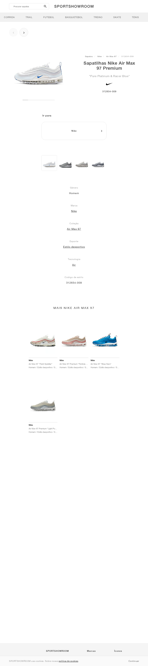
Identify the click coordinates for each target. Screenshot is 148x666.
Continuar (134, 661)
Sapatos (89, 56)
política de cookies (68, 661)
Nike (99, 56)
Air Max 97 (111, 56)
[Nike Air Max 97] (65, 163)
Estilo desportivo (74, 246)
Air (74, 264)
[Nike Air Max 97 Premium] (49, 163)
